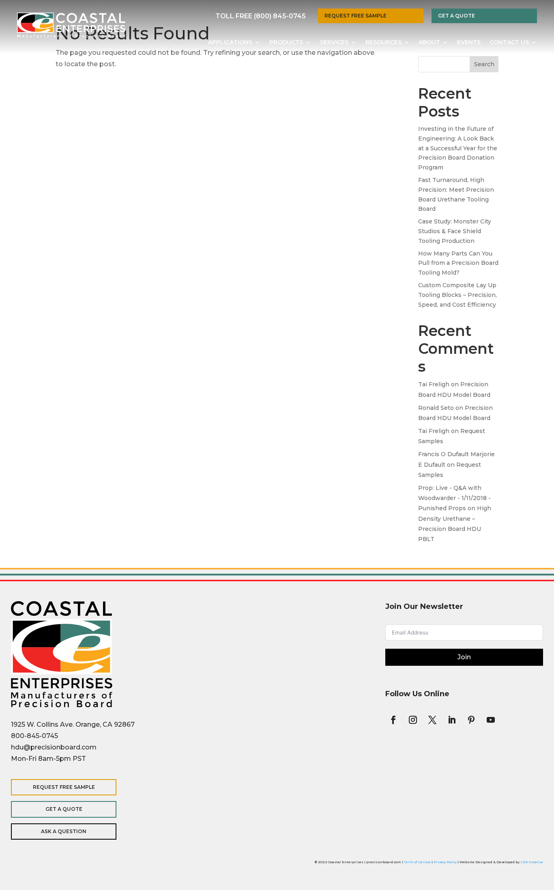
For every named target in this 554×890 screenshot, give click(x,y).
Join (464, 657)
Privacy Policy (445, 862)
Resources (383, 42)
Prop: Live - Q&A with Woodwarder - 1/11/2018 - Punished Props (454, 498)
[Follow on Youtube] (491, 720)
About (429, 42)
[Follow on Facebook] (393, 720)
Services (334, 42)
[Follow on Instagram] (413, 720)
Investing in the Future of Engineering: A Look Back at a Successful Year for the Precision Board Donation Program (457, 148)
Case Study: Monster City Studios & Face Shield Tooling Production (454, 231)
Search (484, 64)
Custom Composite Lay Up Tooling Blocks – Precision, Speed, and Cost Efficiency (457, 295)
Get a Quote (456, 16)
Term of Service (417, 862)
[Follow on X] (432, 720)
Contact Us (509, 42)
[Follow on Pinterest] (471, 720)
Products (286, 42)
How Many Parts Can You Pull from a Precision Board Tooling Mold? (458, 263)
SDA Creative (531, 862)
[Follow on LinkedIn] (452, 720)
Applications (230, 42)
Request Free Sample (355, 16)
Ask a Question (63, 831)
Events (469, 42)
